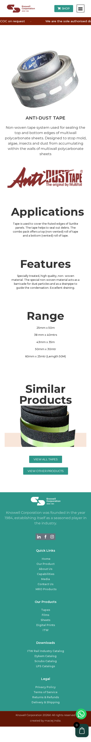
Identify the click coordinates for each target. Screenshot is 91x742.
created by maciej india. (45, 720)
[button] (80, 8)
